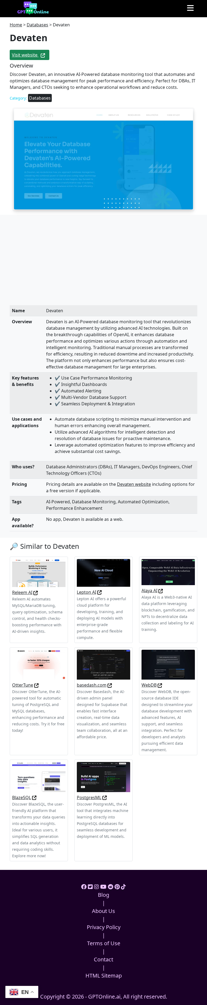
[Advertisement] (103, 265)
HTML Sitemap (103, 975)
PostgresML (89, 797)
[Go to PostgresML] (104, 797)
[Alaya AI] (168, 572)
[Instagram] (96, 886)
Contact (103, 959)
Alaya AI (149, 590)
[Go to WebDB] (160, 685)
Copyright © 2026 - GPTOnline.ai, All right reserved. (103, 996)
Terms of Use (103, 943)
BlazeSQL (21, 797)
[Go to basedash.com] (110, 685)
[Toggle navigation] (190, 8)
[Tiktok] (123, 886)
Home (16, 25)
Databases (37, 25)
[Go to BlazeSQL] (34, 797)
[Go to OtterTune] (36, 685)
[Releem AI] (38, 572)
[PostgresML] (103, 776)
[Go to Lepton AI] (99, 592)
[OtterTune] (38, 664)
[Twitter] (90, 886)
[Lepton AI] (103, 572)
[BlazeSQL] (38, 776)
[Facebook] (84, 886)
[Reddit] (110, 886)
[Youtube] (103, 886)
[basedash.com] (103, 664)
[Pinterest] (117, 886)
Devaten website (134, 484)
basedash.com (91, 685)
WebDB (149, 685)
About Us (103, 911)
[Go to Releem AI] (35, 592)
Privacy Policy (103, 927)
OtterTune (22, 685)
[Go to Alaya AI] (160, 590)
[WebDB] (168, 664)
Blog (103, 894)
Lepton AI (86, 592)
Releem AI (22, 592)
